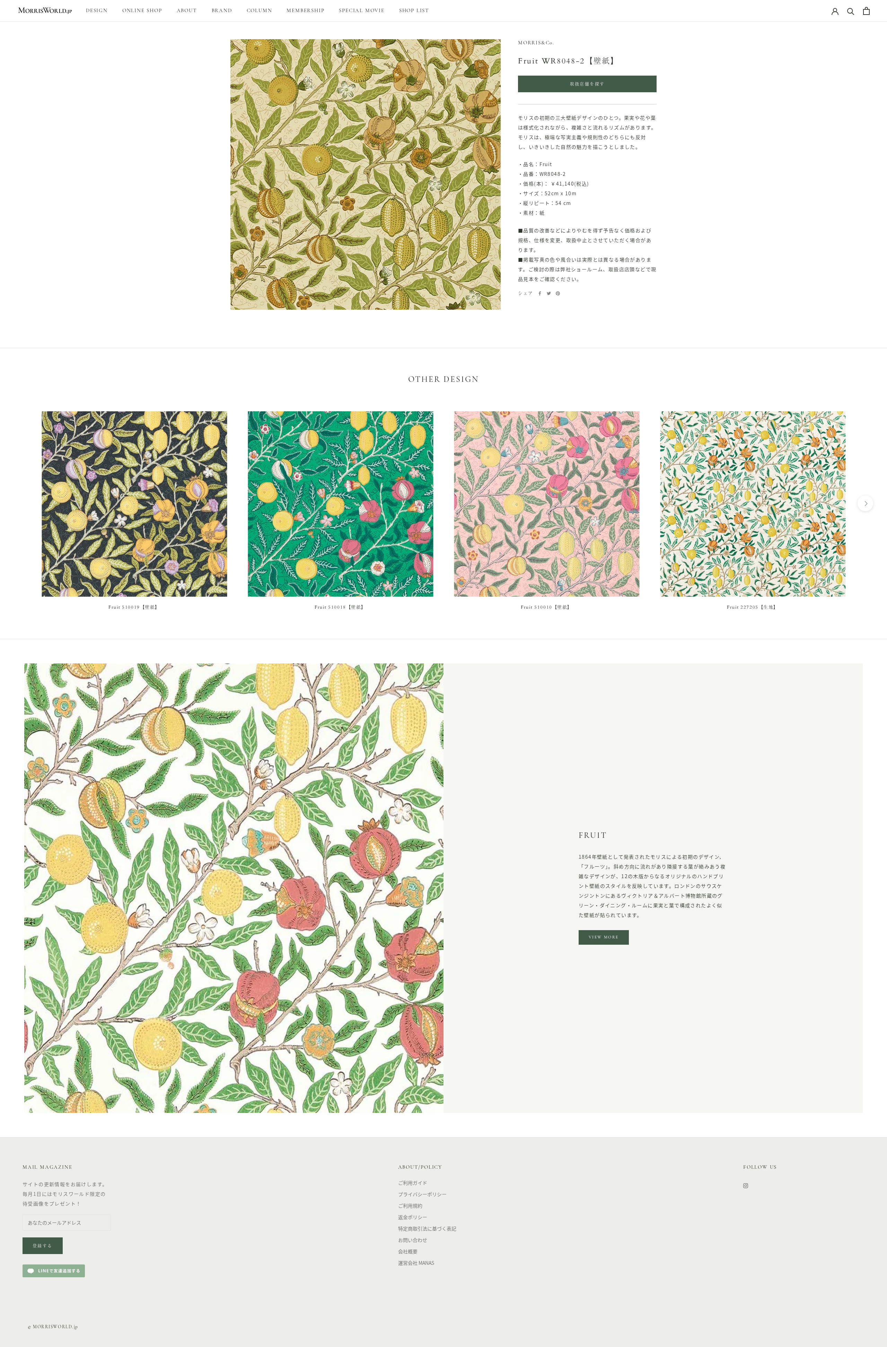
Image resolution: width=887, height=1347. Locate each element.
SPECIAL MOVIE (361, 11)
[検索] (850, 11)
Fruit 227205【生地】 (753, 607)
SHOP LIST (414, 11)
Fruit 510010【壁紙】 (546, 607)
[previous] (21, 503)
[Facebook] (540, 293)
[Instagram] (745, 1185)
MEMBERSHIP (305, 11)
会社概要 (408, 1251)
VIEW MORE (604, 937)
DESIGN (97, 11)
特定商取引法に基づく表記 (427, 1228)
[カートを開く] (866, 11)
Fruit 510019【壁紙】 (134, 607)
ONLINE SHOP (142, 11)
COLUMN (259, 11)
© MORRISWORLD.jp (53, 1327)
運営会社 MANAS (416, 1262)
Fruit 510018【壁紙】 (340, 607)
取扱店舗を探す (587, 85)
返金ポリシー (412, 1216)
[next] (865, 503)
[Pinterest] (558, 293)
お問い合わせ (412, 1239)
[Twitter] (549, 293)
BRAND (222, 11)
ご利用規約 (410, 1205)
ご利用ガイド (412, 1182)
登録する (43, 1246)
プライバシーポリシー (422, 1194)
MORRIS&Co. (536, 43)
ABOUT (187, 11)
